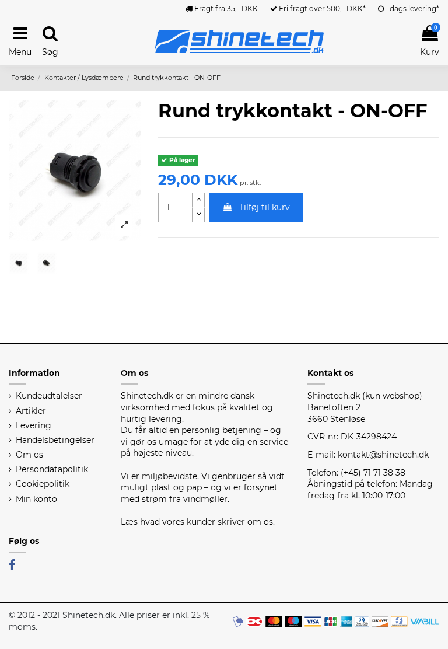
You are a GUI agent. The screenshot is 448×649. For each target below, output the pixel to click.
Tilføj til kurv (264, 207)
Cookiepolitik (42, 484)
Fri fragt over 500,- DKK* (321, 8)
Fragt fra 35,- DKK (225, 8)
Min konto (36, 499)
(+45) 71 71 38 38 (373, 472)
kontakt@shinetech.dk (383, 454)
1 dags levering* (411, 8)
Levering (33, 425)
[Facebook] (12, 565)
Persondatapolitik (52, 469)
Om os (29, 454)
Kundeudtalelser (49, 395)
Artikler (31, 411)
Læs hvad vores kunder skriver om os (197, 522)
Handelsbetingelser (55, 440)
